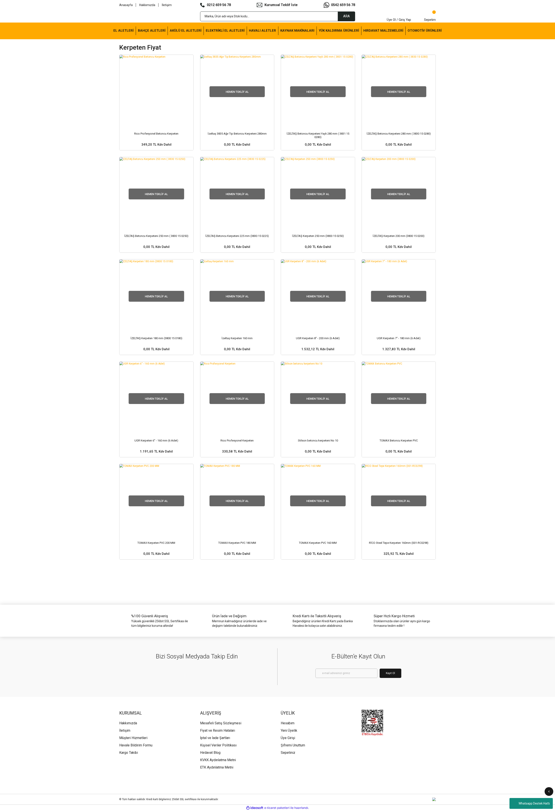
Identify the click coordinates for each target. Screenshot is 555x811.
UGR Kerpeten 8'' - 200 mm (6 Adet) (318, 338)
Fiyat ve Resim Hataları (217, 730)
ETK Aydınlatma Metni (216, 767)
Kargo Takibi (128, 753)
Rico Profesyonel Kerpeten (237, 440)
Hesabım (287, 723)
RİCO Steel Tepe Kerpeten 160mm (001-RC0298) (398, 542)
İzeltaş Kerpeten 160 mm (237, 338)
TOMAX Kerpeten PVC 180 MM (237, 542)
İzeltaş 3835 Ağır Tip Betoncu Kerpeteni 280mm (237, 133)
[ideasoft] (254, 808)
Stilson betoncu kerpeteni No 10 (318, 440)
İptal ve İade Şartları (215, 738)
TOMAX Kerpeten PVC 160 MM (318, 542)
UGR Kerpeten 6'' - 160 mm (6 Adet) (156, 440)
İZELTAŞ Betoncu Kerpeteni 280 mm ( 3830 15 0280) (399, 133)
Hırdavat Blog (210, 753)
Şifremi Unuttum (293, 745)
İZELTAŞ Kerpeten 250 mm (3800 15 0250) (318, 236)
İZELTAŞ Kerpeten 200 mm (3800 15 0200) (398, 236)
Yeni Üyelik (289, 730)
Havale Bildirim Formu (135, 745)
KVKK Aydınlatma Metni (218, 760)
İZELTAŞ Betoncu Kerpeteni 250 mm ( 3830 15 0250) (156, 236)
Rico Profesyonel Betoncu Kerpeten (156, 133)
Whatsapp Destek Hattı (534, 803)
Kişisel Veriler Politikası (218, 745)
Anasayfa (126, 5)
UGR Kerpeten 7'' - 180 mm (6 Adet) (399, 338)
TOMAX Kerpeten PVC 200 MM (156, 542)
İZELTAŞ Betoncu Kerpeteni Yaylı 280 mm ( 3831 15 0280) (318, 135)
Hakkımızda (147, 5)
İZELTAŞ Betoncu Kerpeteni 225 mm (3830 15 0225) (237, 236)
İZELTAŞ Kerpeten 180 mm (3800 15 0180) (156, 338)
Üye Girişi (288, 738)
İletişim (167, 5)
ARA (346, 16)
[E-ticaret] (277, 808)
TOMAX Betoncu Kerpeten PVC (399, 440)
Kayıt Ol (390, 673)
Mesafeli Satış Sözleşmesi (220, 723)
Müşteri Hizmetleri (133, 738)
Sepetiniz (288, 753)
